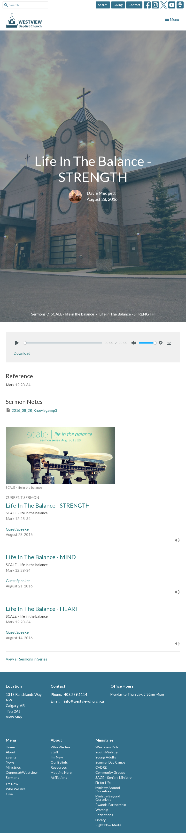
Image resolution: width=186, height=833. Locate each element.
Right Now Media (108, 825)
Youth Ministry (106, 752)
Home (10, 747)
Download (22, 353)
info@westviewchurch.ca (84, 701)
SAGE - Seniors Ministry (113, 777)
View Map (14, 717)
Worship (101, 810)
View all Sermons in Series (26, 659)
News (10, 762)
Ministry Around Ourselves (107, 789)
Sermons (38, 314)
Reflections (104, 815)
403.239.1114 (75, 694)
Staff (54, 752)
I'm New (12, 784)
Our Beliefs (59, 762)
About (11, 752)
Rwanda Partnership (110, 805)
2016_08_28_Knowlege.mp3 (34, 410)
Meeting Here (61, 772)
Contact (134, 5)
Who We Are (15, 789)
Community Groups (110, 772)
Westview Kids (106, 747)
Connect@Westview (22, 772)
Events (11, 757)
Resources (59, 767)
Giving (118, 5)
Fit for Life (103, 782)
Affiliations (59, 777)
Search (103, 5)
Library (100, 820)
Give (9, 794)
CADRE (101, 767)
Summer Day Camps (110, 762)
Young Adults (105, 757)
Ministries (13, 767)
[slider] (62, 343)
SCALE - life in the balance (72, 314)
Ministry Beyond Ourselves (107, 798)
